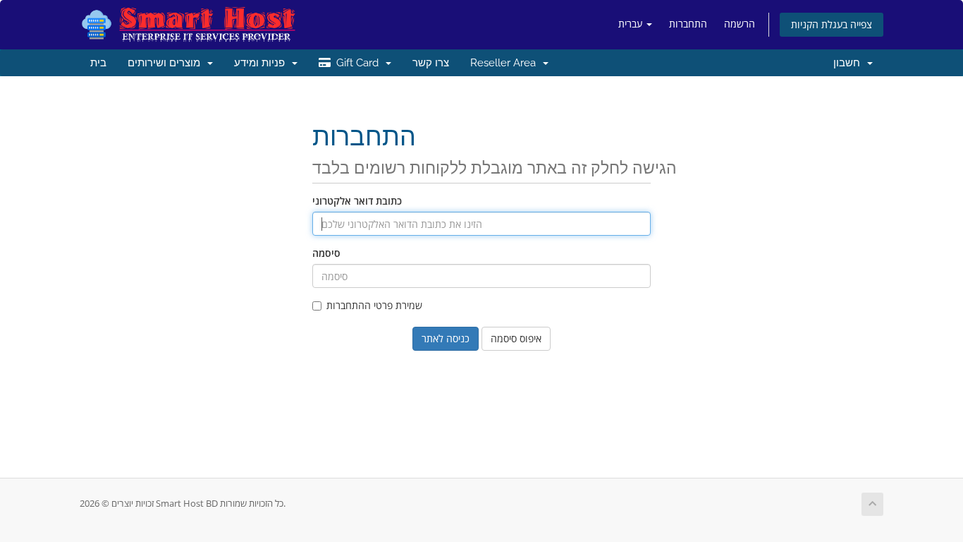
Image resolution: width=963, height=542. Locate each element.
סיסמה (326, 253)
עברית (631, 23)
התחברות (688, 23)
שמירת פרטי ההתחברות (374, 305)
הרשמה (739, 23)
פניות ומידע (262, 62)
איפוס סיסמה (516, 338)
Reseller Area (505, 62)
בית (98, 62)
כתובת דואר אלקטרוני (357, 200)
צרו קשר (430, 62)
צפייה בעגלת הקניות (831, 24)
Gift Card (357, 62)
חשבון (849, 62)
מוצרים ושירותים (167, 62)
